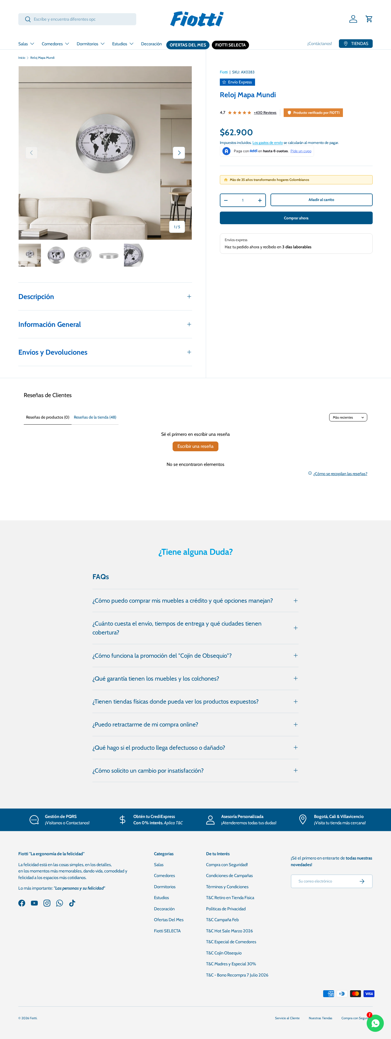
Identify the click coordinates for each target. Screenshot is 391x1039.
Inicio (21, 57)
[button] (369, 19)
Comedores (52, 43)
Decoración (151, 43)
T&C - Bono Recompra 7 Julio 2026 (237, 975)
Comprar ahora (296, 218)
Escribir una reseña (195, 446)
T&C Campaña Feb (222, 919)
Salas (23, 43)
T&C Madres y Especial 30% (231, 963)
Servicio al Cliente (287, 1018)
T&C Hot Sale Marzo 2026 (229, 930)
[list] (105, 153)
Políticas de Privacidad (226, 908)
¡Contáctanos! (319, 43)
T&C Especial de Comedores (231, 941)
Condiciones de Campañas (229, 875)
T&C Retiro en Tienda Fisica (230, 897)
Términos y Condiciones (227, 886)
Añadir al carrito (321, 199)
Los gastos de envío (267, 142)
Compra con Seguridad (357, 1018)
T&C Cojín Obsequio (224, 953)
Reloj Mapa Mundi (42, 57)
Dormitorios (87, 43)
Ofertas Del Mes (188, 45)
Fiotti (224, 72)
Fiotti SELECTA (230, 45)
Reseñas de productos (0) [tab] (47, 417)
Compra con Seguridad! (227, 864)
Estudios (119, 43)
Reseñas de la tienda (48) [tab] (95, 417)
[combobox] (77, 19)
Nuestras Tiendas (320, 1018)
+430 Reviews (265, 112)
